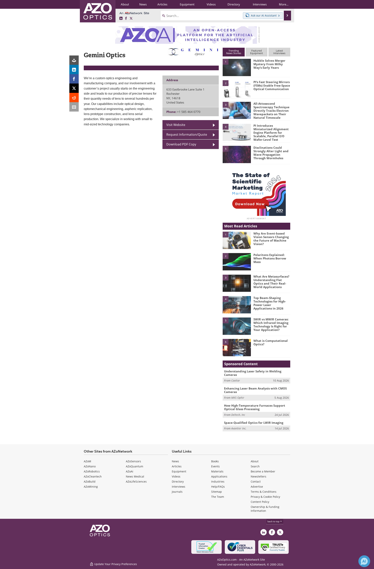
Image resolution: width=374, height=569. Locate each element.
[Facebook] (74, 79)
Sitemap (216, 491)
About (254, 461)
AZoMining (91, 486)
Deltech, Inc (238, 415)
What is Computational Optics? (270, 342)
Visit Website (175, 125)
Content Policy (260, 502)
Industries (217, 481)
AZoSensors (133, 461)
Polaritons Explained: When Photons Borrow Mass (269, 258)
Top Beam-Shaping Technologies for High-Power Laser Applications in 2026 (269, 303)
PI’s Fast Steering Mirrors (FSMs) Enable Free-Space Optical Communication (271, 85)
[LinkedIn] (74, 69)
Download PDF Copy (181, 144)
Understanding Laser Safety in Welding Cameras (252, 373)
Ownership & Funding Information (265, 509)
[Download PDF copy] (74, 60)
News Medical (135, 476)
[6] (237, 347)
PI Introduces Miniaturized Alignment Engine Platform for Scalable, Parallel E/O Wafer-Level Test (271, 133)
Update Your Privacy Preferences (115, 564)
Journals (177, 491)
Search (255, 466)
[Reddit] (74, 97)
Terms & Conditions (263, 491)
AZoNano (90, 466)
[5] (237, 154)
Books (215, 461)
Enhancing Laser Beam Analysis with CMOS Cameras (255, 390)
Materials (217, 471)
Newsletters (258, 476)
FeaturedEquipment (256, 52)
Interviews (178, 486)
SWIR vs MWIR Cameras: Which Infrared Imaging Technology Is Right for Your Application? (270, 324)
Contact (256, 481)
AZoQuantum (134, 466)
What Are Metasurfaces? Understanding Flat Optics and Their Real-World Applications (271, 281)
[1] (237, 67)
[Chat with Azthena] (364, 561)
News (175, 461)
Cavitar (235, 380)
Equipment (179, 471)
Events (215, 466)
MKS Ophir (237, 397)
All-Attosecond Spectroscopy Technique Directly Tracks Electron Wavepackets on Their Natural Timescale (271, 111)
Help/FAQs (218, 486)
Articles (177, 466)
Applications (219, 476)
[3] (237, 110)
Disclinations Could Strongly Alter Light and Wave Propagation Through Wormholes (270, 153)
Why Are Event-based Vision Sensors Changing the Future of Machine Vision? (271, 238)
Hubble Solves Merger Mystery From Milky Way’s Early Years (269, 64)
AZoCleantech (93, 476)
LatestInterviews (279, 52)
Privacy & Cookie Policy (265, 497)
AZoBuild (89, 481)
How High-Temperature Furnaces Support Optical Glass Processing (254, 407)
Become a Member (263, 471)
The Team (217, 497)
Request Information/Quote (186, 134)
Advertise (257, 486)
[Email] (74, 107)
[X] (74, 88)
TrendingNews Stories (233, 52)
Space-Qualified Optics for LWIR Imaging (253, 423)
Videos (176, 476)
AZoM (87, 461)
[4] (237, 132)
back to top (273, 521)
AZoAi (129, 471)
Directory (178, 481)
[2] (237, 88)
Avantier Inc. (238, 428)
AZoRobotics (92, 471)
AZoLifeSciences (136, 481)
